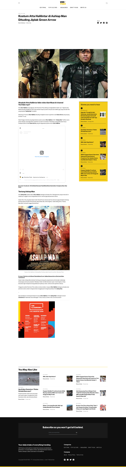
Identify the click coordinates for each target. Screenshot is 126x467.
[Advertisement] (63, 38)
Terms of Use (79, 455)
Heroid (34, 180)
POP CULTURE (52, 7)
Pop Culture (21, 13)
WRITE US (83, 7)
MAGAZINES (64, 7)
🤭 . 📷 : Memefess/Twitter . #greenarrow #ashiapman (32, 177)
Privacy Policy (71, 455)
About (65, 455)
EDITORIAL (43, 7)
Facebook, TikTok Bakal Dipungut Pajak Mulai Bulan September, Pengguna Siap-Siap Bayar (42, 186)
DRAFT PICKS (74, 7)
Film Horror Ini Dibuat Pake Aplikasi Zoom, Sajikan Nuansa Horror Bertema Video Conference (41, 277)
